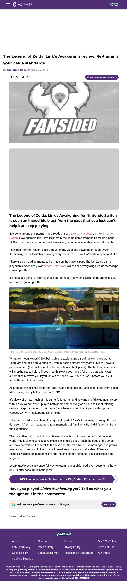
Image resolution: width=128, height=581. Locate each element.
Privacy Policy (72, 547)
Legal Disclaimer (48, 552)
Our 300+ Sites (107, 541)
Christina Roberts (18, 69)
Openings (44, 541)
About (16, 541)
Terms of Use (106, 547)
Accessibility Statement (78, 552)
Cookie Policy (20, 552)
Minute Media (20, 567)
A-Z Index (104, 552)
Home (12, 516)
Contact (68, 541)
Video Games (27, 516)
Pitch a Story (46, 547)
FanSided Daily (21, 547)
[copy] (28, 77)
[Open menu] (8, 5)
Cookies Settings (22, 558)
